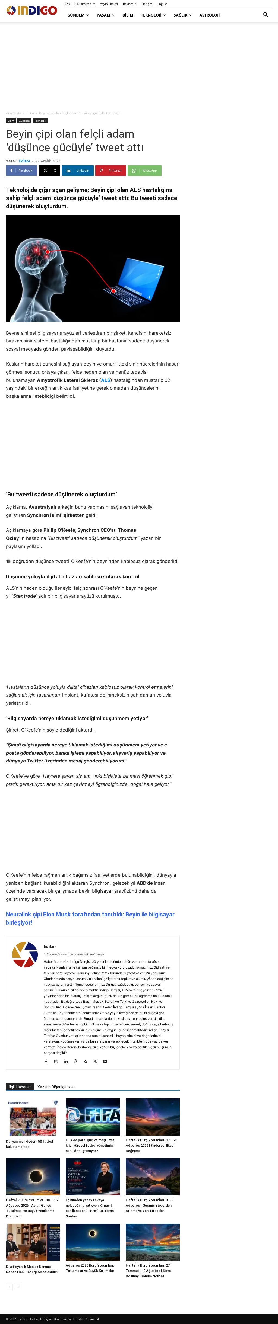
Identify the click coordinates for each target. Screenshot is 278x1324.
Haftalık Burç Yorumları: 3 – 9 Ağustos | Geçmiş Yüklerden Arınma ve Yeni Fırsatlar (149, 1205)
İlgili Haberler (20, 1087)
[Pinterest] (77, 1062)
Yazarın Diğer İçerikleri (56, 1087)
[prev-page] (9, 1287)
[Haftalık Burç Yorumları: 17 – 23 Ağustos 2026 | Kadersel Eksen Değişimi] (153, 1116)
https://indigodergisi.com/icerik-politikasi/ (74, 954)
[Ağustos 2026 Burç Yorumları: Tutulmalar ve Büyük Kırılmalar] (93, 1242)
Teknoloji (151, 15)
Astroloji (210, 15)
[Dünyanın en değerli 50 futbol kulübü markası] (33, 1117)
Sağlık (180, 15)
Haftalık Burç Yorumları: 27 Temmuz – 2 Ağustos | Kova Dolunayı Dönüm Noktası (148, 1270)
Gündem (75, 15)
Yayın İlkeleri (109, 4)
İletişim (147, 4)
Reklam (128, 4)
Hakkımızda (83, 4)
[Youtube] (106, 1062)
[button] (265, 15)
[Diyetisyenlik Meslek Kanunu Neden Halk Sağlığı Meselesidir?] (33, 1243)
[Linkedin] (67, 1062)
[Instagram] (57, 1062)
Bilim (127, 15)
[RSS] (87, 1062)
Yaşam (103, 15)
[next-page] (18, 1287)
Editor (24, 161)
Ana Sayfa (13, 113)
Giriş (67, 4)
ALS (105, 380)
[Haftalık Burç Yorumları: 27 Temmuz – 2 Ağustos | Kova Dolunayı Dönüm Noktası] (153, 1242)
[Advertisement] (139, 67)
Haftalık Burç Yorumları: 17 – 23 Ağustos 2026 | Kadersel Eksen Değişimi (151, 1145)
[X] (97, 1062)
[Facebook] (48, 1062)
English (162, 4)
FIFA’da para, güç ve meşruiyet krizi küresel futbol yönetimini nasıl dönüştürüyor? (90, 1145)
